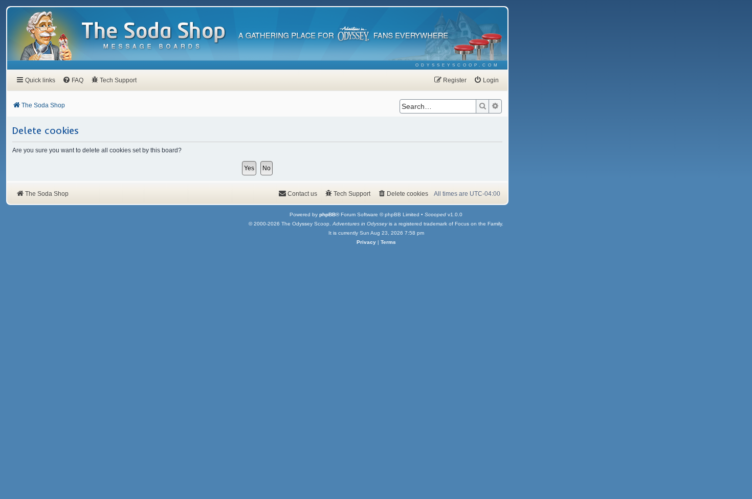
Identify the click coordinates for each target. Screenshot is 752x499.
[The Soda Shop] (154, 36)
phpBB (327, 214)
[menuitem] (457, 65)
